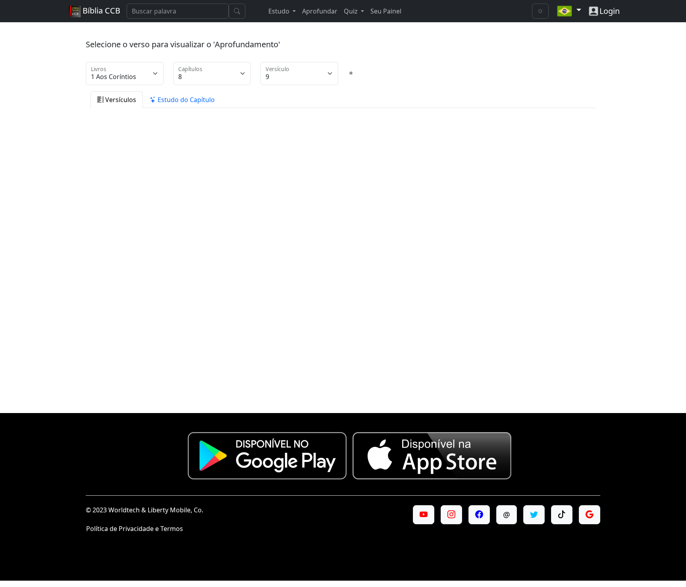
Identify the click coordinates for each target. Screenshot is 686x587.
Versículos (120, 99)
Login (609, 11)
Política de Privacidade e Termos (134, 528)
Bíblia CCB (100, 10)
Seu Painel (385, 11)
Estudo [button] (279, 11)
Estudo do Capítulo (185, 99)
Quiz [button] (351, 11)
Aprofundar (319, 11)
